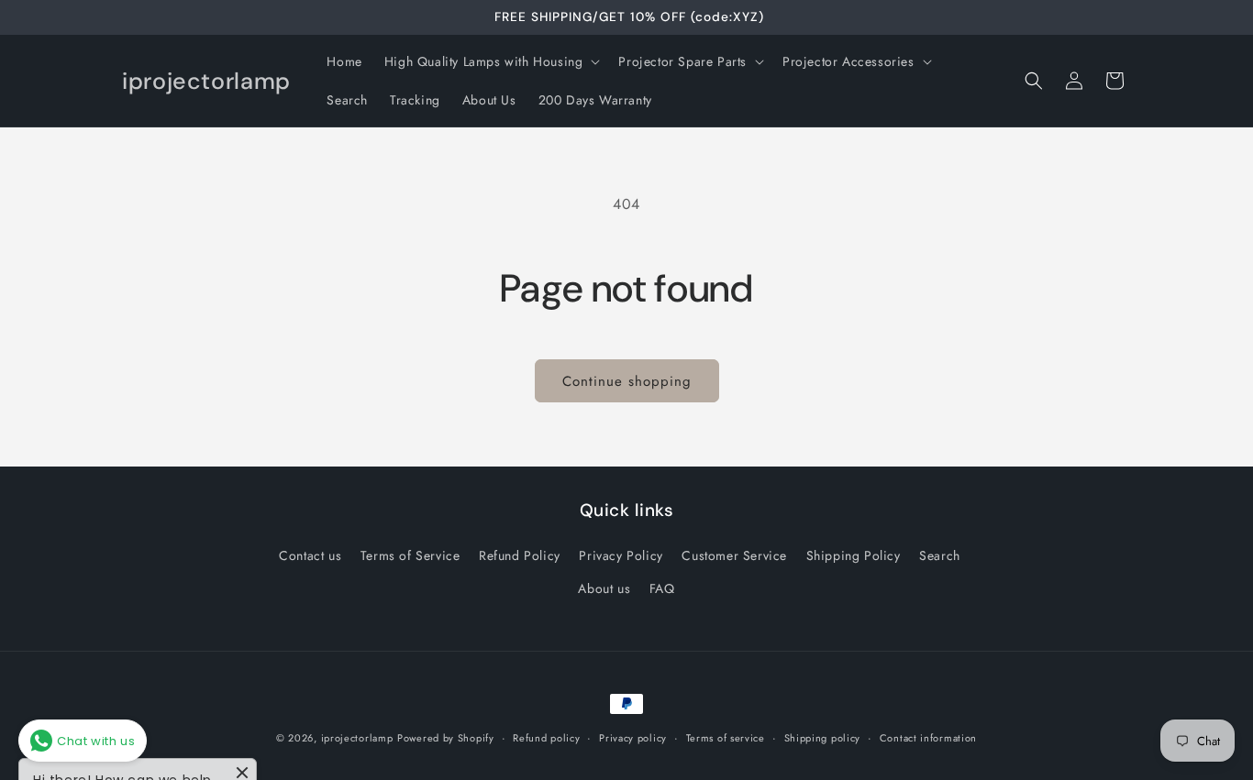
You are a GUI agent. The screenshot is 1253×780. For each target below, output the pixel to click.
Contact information (928, 738)
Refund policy (546, 738)
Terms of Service (410, 555)
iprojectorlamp (357, 738)
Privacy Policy (620, 555)
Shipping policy (822, 738)
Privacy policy (633, 738)
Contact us (310, 555)
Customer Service (734, 555)
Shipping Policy (853, 555)
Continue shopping (627, 381)
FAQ (662, 588)
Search (939, 555)
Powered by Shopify (445, 738)
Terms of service (725, 738)
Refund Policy (519, 555)
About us (604, 588)
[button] (490, 61)
